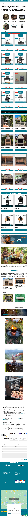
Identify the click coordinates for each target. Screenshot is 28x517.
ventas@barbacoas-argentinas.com (20, 477)
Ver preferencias (18, 513)
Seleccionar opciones (20, 50)
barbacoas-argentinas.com (6, 423)
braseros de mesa (18, 418)
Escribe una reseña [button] (6, 438)
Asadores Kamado (21, 29)
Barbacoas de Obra (6, 21)
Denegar (14, 513)
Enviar (25, 459)
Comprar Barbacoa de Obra (6, 287)
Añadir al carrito (7, 50)
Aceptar (9, 513)
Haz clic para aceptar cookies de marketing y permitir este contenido (14, 499)
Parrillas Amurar (14, 21)
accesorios (4, 419)
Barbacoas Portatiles (22, 21)
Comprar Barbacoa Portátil (6, 303)
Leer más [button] (14, 439)
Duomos (14, 29)
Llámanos (22, 413)
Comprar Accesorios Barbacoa (19, 303)
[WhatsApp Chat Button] (26, 515)
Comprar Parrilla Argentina (18, 285)
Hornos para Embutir (6, 31)
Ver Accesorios (5, 314)
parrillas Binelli (9, 420)
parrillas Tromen (13, 420)
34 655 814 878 (17, 475)
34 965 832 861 (18, 473)
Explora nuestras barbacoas (14, 270)
